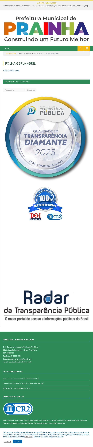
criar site (18, 420)
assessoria (59, 420)
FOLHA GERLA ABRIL (11, 70)
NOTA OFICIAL (8, 388)
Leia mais (28, 437)
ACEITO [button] (17, 441)
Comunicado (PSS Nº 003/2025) (14, 384)
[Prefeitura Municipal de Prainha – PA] (46, 28)
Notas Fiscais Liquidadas (46, 5)
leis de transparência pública (41, 423)
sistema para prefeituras (33, 420)
